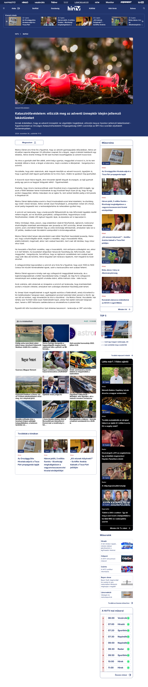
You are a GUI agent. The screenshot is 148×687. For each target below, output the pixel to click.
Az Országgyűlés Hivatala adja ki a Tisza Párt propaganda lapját (29, 23)
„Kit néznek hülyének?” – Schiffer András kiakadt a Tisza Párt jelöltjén (100, 24)
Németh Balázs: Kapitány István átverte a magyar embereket (115, 391)
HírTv (17, 34)
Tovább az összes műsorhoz (118, 603)
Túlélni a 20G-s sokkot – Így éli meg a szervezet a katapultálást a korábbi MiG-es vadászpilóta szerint (116, 517)
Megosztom (27, 142)
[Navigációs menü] (4, 8)
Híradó (104, 541)
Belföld (25, 34)
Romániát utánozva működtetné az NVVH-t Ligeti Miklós (115, 301)
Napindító (105, 509)
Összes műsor (121, 675)
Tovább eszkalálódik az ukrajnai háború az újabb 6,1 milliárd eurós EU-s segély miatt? (116, 423)
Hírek (19, 455)
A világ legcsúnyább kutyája (114, 486)
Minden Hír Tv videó (118, 528)
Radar (104, 449)
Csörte (104, 567)
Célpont (104, 556)
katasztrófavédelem (22, 108)
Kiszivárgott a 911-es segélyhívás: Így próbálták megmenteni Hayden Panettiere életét (116, 456)
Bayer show (106, 577)
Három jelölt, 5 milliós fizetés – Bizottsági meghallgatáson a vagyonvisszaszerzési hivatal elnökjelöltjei (66, 24)
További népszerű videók (120, 355)
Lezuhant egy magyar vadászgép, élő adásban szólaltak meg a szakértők (114, 343)
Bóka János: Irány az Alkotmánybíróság (136, 22)
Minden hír (122, 309)
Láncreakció (106, 592)
